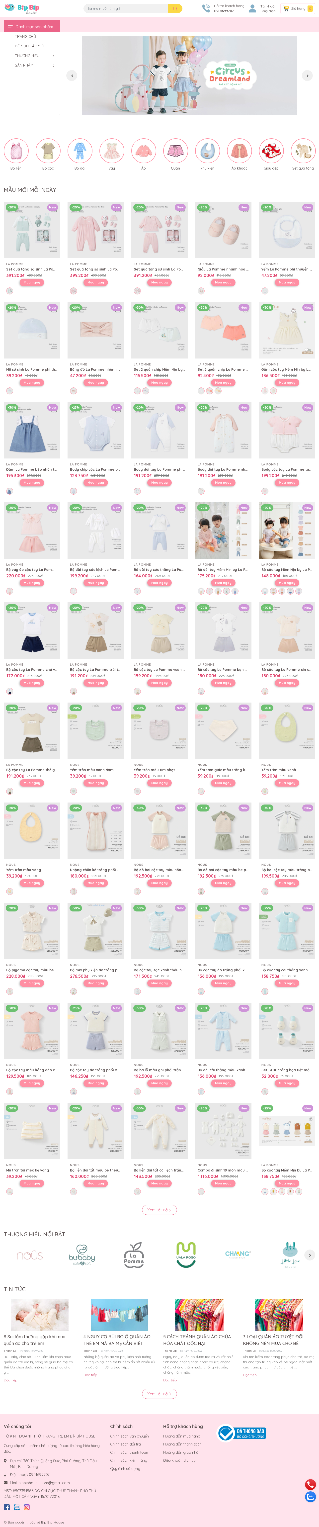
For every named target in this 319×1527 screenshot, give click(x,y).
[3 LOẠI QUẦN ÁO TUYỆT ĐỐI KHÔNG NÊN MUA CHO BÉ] (279, 1315)
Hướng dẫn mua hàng (181, 1436)
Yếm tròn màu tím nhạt (154, 770)
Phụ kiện (207, 168)
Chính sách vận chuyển (129, 1436)
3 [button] (195, 109)
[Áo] (143, 150)
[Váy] (111, 150)
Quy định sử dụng (125, 1468)
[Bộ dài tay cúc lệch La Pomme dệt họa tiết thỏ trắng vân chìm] (96, 530)
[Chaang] (238, 1255)
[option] (189, 75)
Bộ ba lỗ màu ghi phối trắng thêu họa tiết (170, 1070)
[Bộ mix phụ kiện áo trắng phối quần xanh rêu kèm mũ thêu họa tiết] (96, 931)
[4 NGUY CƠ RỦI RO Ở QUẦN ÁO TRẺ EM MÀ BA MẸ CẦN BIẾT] (119, 1315)
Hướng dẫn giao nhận (181, 1452)
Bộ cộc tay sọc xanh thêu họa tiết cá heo (170, 970)
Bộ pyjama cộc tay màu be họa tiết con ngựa (46, 970)
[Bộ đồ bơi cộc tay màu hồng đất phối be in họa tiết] (159, 831)
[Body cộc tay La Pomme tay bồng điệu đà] (287, 430)
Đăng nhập (267, 11)
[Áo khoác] (239, 150)
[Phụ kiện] (207, 150)
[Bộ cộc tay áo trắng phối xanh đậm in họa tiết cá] (96, 1031)
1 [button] (184, 109)
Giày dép (271, 168)
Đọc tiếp (10, 1380)
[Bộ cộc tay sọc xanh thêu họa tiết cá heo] (159, 931)
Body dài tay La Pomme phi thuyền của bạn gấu (176, 469)
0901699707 (224, 11)
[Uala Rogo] (186, 1255)
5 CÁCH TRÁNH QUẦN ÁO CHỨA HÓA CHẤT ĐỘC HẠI (197, 1340)
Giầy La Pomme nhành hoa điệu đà (228, 269)
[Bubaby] (82, 1255)
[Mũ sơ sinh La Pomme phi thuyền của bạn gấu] (32, 330)
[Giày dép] (271, 150)
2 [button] (190, 109)
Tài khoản (268, 6)
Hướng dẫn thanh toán (182, 1444)
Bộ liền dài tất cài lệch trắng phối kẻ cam (170, 1170)
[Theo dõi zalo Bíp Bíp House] (17, 1506)
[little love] (290, 1255)
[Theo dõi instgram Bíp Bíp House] (27, 1506)
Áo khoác (239, 168)
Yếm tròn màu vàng (23, 870)
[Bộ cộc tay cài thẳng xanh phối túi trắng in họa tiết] (287, 931)
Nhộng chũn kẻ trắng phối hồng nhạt (102, 870)
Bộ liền (15, 168)
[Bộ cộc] (48, 150)
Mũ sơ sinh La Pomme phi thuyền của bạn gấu (46, 369)
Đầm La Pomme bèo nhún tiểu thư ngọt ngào (46, 469)
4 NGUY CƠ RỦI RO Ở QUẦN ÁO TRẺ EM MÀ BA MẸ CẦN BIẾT (117, 1340)
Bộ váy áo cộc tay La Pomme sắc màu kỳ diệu (46, 569)
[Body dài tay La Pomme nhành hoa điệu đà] (223, 430)
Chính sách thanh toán (129, 1452)
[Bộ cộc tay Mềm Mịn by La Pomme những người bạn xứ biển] (287, 1131)
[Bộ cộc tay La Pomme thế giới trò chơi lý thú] (32, 731)
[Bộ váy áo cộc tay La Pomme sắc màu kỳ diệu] (32, 530)
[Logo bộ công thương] (241, 1433)
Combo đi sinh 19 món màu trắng (227, 1170)
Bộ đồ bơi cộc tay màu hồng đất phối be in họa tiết (179, 870)
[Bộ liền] (16, 150)
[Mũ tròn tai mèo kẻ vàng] (32, 1131)
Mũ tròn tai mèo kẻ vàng (27, 1170)
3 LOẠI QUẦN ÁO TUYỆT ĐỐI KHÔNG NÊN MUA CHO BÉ (273, 1340)
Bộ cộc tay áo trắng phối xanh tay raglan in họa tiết (244, 970)
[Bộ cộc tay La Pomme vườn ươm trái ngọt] (159, 630)
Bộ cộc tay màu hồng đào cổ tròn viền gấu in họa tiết (53, 1070)
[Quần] (175, 150)
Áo (143, 168)
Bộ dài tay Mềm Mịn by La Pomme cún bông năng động (246, 569)
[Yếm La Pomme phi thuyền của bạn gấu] (287, 230)
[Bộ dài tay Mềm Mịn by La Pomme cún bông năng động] (223, 530)
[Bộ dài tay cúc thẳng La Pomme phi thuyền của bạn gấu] (159, 530)
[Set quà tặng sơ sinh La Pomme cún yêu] (32, 230)
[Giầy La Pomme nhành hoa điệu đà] (223, 230)
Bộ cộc (48, 168)
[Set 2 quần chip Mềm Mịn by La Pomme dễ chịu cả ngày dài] (159, 330)
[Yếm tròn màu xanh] (287, 731)
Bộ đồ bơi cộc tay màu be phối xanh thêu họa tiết (241, 870)
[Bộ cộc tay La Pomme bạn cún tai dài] (223, 630)
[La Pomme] (134, 1255)
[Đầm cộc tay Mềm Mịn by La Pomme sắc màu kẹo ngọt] (287, 330)
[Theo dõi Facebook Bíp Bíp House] (7, 1506)
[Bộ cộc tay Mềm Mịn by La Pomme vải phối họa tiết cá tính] (287, 530)
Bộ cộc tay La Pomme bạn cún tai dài (230, 669)
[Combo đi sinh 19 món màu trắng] (223, 1131)
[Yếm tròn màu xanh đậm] (96, 731)
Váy (111, 168)
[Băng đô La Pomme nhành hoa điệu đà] (96, 330)
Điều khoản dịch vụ (179, 1460)
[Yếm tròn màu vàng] (32, 831)
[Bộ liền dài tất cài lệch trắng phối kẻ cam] (159, 1131)
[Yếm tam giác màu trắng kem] (223, 731)
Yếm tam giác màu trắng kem (224, 770)
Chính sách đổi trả (125, 1444)
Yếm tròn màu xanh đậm (92, 770)
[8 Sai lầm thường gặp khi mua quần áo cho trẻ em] (40, 1315)
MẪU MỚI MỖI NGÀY (30, 189)
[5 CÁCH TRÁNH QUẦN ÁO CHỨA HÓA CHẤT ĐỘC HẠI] (199, 1315)
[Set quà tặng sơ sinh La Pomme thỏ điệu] (96, 230)
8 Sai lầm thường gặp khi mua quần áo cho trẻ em (34, 1340)
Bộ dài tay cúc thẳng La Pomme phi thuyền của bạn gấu (183, 569)
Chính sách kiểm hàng (128, 1460)
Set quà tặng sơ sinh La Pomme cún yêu (42, 269)
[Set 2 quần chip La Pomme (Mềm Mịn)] (223, 330)
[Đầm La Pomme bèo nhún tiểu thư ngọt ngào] (32, 430)
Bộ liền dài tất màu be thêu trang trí (102, 1170)
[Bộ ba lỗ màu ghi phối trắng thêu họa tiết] (159, 1031)
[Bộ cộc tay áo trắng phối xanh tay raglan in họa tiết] (223, 931)
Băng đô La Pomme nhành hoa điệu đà (104, 369)
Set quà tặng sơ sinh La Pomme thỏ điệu (106, 269)
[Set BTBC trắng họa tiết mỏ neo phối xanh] (287, 1031)
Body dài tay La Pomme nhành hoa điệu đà (236, 469)
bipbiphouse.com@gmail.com (44, 1482)
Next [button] (307, 75)
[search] (175, 8)
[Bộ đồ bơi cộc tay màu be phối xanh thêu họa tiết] (223, 831)
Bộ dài (80, 168)
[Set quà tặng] (303, 150)
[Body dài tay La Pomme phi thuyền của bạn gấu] (159, 430)
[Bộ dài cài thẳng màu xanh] (223, 1031)
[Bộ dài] (80, 150)
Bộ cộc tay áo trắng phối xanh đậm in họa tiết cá (113, 1070)
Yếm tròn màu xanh (278, 770)
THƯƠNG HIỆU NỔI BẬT (34, 1234)
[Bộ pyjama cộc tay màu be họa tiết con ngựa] (32, 931)
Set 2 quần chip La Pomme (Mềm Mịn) (230, 369)
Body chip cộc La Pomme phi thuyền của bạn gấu (113, 469)
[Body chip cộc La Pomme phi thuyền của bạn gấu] (96, 430)
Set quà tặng (303, 168)
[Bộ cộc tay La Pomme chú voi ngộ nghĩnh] (32, 630)
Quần (175, 168)
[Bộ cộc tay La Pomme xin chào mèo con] (287, 630)
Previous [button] (71, 75)
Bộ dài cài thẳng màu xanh (221, 1070)
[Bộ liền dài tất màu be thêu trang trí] (96, 1131)
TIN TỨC (14, 1289)
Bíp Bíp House (52, 1522)
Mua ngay (32, 282)
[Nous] (30, 1255)
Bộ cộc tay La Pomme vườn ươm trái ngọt (170, 669)
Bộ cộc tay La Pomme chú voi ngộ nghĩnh (43, 669)
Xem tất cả (158, 1209)
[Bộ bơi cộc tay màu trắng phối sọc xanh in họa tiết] (287, 831)
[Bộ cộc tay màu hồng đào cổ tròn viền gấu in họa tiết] (32, 1031)
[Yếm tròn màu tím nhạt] (159, 731)
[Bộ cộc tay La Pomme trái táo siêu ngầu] (96, 630)
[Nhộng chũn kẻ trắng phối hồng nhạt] (96, 831)
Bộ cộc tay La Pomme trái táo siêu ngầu (105, 669)
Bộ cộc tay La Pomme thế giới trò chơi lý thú (45, 770)
